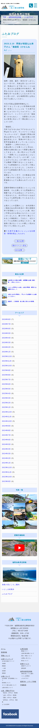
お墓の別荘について (7, 687)
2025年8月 (6, 375)
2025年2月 (6, 403)
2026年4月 (6, 338)
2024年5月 (6, 444)
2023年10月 (7, 477)
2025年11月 (7, 361)
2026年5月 (6, 333)
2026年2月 (6, 347)
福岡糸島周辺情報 (14, 17)
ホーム (3, 649)
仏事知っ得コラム (26, 658)
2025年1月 (6, 407)
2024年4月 (6, 449)
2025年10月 (7, 365)
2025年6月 (6, 384)
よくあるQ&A (5, 704)
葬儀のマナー (24, 651)
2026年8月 (6, 319)
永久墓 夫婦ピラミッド (8, 661)
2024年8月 (6, 430)
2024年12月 (7, 412)
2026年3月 (6, 342)
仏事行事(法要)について (27, 653)
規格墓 (4, 673)
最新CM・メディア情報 (28, 681)
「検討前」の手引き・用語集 (10, 693)
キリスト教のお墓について (9, 685)
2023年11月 (7, 472)
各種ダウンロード (26, 666)
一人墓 (4, 668)
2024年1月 (6, 463)
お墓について (5, 676)
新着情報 (4, 652)
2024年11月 (7, 416)
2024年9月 (6, 426)
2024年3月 (6, 453)
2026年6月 (6, 328)
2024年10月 (7, 421)
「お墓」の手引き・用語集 (9, 695)
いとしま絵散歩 (8, 589)
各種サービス (24, 664)
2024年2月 (6, 458)
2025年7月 (6, 379)
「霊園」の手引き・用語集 (9, 697)
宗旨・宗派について (26, 655)
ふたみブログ (28, 17)
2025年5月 (6, 389)
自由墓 (4, 670)
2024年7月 (6, 435)
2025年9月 (6, 370)
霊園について (5, 655)
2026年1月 (6, 352)
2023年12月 (7, 467)
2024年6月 (6, 439)
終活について (24, 660)
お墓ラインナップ (7, 659)
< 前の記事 (19, 241)
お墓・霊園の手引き (7, 691)
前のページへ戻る (19, 245)
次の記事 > (19, 250)
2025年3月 (6, 398)
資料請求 (23, 668)
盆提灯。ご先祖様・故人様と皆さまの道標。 (21, 301)
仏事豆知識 (24, 649)
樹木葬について (6, 682)
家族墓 (4, 666)
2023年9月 (6, 481)
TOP (4, 17)
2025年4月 (6, 393)
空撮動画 (23, 685)
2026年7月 (6, 324)
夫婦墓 (4, 663)
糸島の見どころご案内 (11, 584)
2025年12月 (7, 356)
